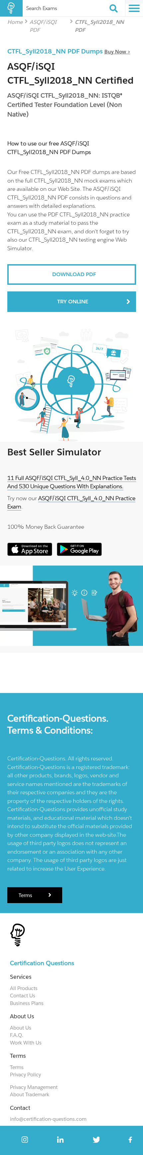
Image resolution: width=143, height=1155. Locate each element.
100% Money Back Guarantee (45, 526)
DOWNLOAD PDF (74, 274)
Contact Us (22, 995)
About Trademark (29, 1094)
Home (15, 22)
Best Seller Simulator (54, 452)
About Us (20, 1028)
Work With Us (26, 1043)
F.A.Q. (16, 1035)
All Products (24, 988)
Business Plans (27, 1003)
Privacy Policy (25, 1074)
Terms (26, 895)
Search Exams (41, 8)
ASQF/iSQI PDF (43, 22)
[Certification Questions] (11, 8)
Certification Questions (42, 963)
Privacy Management (34, 1087)
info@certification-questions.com (48, 1119)
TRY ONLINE (72, 301)
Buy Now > (117, 51)
